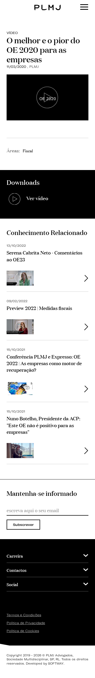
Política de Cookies (23, 631)
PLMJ (47, 3)
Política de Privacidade (26, 623)
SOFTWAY (56, 663)
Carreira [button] (15, 556)
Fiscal (28, 150)
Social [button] (12, 584)
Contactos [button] (16, 570)
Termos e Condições (24, 615)
